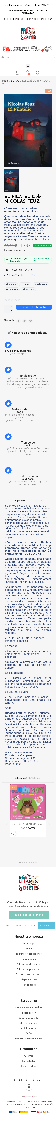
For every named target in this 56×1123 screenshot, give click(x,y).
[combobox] (25, 57)
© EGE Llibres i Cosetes (29, 1080)
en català (25, 284)
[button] (28, 66)
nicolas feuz (28, 289)
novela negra (40, 284)
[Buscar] (53, 57)
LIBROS (29, 275)
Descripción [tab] (16, 500)
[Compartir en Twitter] (24, 320)
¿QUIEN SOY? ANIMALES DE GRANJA (28, 824)
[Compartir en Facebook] (18, 320)
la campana (12, 289)
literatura (11, 284)
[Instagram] (29, 1087)
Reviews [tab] (36, 500)
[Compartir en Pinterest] (30, 320)
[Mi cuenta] (17, 73)
